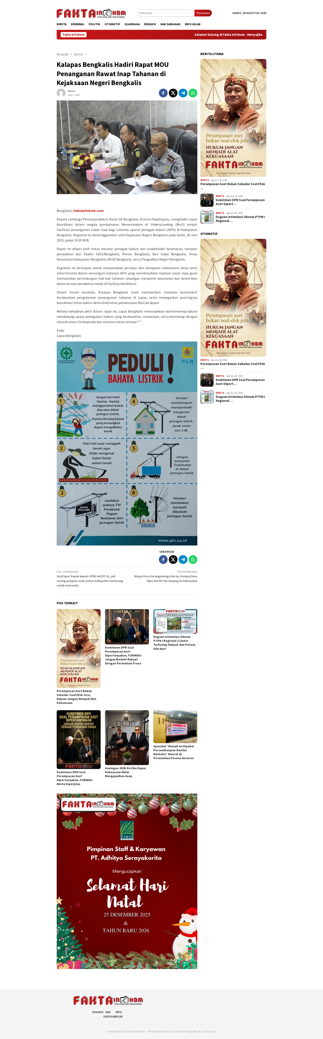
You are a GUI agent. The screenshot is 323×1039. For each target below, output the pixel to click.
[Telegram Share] (183, 93)
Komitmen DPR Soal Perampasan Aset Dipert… (240, 202)
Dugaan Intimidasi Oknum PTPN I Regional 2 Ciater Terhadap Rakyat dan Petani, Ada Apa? (174, 643)
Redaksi (97, 1012)
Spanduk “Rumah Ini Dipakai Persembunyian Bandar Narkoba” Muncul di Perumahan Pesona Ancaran (173, 752)
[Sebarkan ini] (163, 93)
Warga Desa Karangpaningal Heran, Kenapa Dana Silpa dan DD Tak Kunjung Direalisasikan (165, 576)
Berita (204, 180)
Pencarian (203, 13)
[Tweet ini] (173, 93)
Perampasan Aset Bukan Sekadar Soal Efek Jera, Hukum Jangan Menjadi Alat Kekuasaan (76, 697)
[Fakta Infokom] (91, 13)
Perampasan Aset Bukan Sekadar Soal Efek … (232, 186)
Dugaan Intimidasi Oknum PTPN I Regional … (240, 219)
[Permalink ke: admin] (61, 93)
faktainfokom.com (88, 210)
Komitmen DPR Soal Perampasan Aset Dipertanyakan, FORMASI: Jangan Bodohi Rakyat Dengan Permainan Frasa (123, 655)
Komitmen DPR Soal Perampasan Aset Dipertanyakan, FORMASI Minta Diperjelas (75, 778)
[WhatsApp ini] (193, 93)
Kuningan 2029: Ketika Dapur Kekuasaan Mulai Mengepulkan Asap (125, 772)
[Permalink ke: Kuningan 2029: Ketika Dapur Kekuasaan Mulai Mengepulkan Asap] (127, 737)
